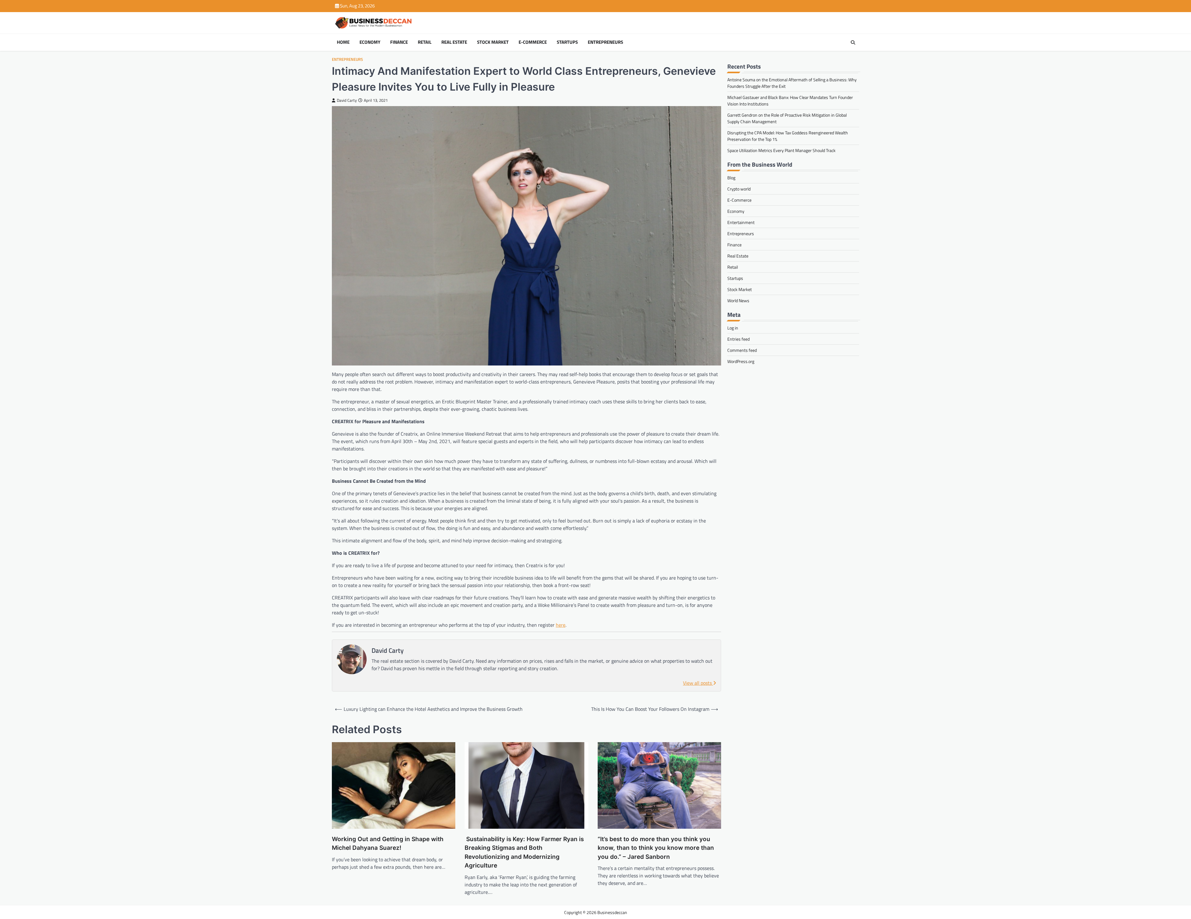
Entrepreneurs (605, 42)
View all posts (698, 683)
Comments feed (742, 350)
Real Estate (454, 42)
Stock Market (493, 42)
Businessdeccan (612, 912)
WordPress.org (740, 361)
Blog (731, 177)
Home (343, 42)
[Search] (853, 42)
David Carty (347, 100)
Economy (369, 42)
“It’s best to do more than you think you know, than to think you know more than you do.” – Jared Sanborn (656, 848)
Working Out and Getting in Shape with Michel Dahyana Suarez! (388, 844)
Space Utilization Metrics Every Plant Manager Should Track (781, 150)
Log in (732, 328)
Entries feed (738, 339)
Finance (399, 42)
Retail (424, 42)
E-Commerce (533, 42)
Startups (567, 42)
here (560, 625)
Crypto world (739, 189)
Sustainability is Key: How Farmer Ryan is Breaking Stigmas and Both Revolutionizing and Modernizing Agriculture (524, 852)
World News (738, 300)
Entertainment (741, 222)
